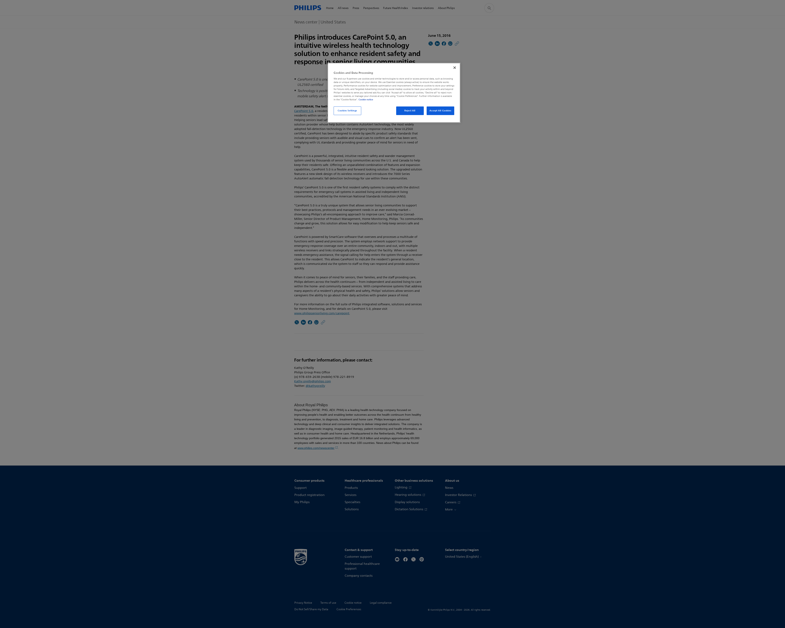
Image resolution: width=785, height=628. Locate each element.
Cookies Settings (347, 111)
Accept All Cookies (440, 111)
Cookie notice (366, 99)
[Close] (454, 67)
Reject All (409, 111)
